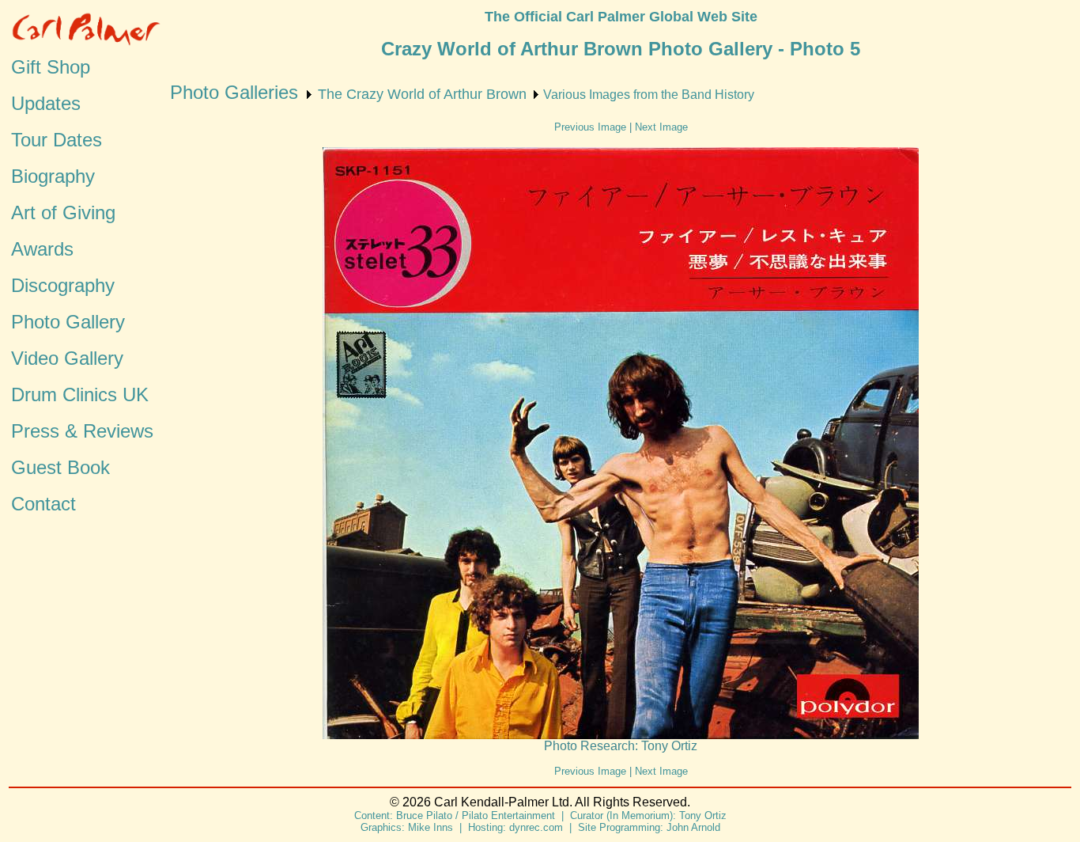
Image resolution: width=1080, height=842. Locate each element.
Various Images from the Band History (648, 94)
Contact (43, 503)
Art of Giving (63, 212)
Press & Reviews (82, 431)
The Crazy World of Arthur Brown (422, 94)
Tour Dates (56, 139)
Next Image (661, 127)
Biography (53, 176)
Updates (46, 103)
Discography (63, 285)
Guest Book (60, 467)
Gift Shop (50, 67)
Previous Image (590, 127)
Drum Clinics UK (80, 394)
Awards (42, 249)
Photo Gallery (68, 321)
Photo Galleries (234, 92)
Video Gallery (67, 358)
